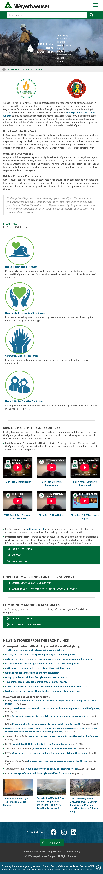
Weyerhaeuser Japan (34, 851)
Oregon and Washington (26, 624)
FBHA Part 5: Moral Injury (51, 515)
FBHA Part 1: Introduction (18, 481)
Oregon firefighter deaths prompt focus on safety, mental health (46, 723)
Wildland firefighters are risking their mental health (32, 672)
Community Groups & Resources (21, 355)
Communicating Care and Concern (32, 583)
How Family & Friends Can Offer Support (26, 312)
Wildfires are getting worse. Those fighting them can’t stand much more (43, 690)
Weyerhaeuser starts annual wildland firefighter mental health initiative (49, 753)
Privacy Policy (73, 851)
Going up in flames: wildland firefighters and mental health (36, 677)
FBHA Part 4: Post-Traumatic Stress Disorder (18, 517)
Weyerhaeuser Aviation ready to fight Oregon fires (52, 768)
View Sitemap (53, 842)
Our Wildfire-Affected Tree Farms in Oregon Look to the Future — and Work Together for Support (50, 803)
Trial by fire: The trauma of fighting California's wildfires (34, 649)
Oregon (16, 555)
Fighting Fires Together (33, 69)
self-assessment (35, 528)
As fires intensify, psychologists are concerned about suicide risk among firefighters (49, 659)
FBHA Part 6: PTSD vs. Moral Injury (85, 517)
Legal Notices (55, 851)
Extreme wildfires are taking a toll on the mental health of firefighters (42, 663)
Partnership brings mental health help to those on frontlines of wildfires (50, 716)
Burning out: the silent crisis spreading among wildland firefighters (40, 654)
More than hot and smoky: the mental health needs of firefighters (63, 736)
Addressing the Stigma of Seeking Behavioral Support (44, 589)
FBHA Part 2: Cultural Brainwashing (51, 483)
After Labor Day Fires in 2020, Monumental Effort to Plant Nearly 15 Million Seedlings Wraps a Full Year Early (84, 805)
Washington (19, 561)
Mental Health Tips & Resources (22, 266)
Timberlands (13, 69)
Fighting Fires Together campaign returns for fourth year (58, 760)
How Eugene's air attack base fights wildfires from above (41, 773)
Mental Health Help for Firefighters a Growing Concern (41, 744)
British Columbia (22, 549)
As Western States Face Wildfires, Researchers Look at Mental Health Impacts (46, 686)
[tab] (51, 549)
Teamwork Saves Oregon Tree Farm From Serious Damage (16, 801)
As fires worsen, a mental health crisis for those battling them (37, 668)
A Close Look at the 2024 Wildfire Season (54, 748)
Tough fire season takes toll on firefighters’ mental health (36, 681)
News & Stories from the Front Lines (24, 401)
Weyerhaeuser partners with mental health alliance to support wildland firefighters (55, 708)
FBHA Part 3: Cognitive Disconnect (85, 483)
